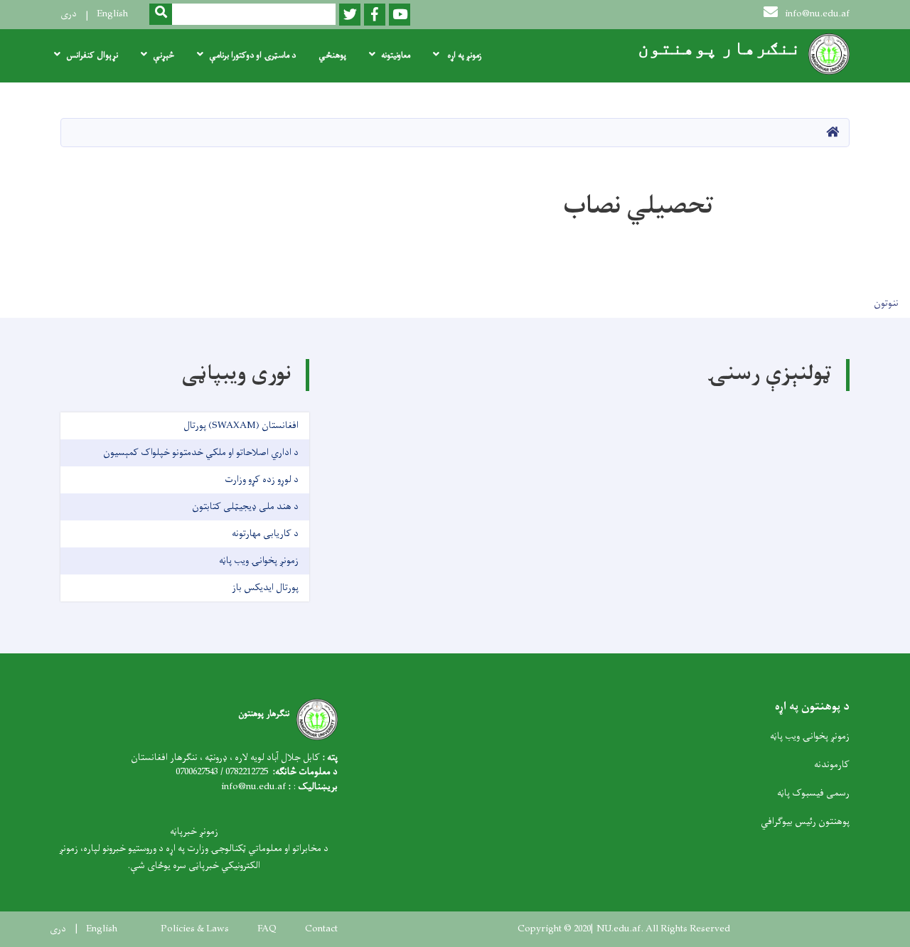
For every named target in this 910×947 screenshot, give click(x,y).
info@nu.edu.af (817, 14)
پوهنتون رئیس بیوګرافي (805, 821)
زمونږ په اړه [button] (463, 55)
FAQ (267, 929)
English (112, 14)
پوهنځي (332, 55)
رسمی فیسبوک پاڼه (813, 793)
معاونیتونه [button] (395, 55)
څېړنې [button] (163, 55)
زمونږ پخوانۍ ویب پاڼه (810, 736)
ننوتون (886, 303)
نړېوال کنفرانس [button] (92, 55)
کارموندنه (832, 765)
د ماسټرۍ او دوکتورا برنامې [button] (252, 55)
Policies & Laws (195, 929)
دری (68, 14)
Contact (321, 929)
